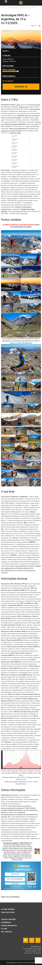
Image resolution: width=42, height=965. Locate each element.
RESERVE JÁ (21, 87)
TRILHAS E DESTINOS (8, 919)
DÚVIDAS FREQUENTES (9, 925)
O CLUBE (4, 929)
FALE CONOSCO (6, 932)
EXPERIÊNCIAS (6, 922)
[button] (4, 39)
